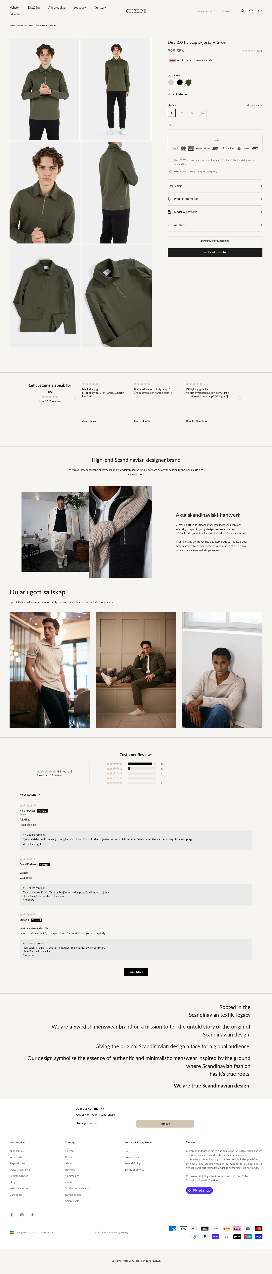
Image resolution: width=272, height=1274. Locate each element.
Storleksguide (254, 105)
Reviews (70, 1169)
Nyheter (15, 7)
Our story (100, 7)
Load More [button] (136, 972)
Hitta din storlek (177, 94)
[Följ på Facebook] (12, 1215)
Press (68, 1157)
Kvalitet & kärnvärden (215, 252)
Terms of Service (134, 1169)
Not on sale (22, 25)
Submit (165, 1123)
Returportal (16, 1157)
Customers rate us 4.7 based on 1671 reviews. (136, 1260)
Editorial (15, 14)
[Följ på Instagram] (22, 1215)
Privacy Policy (133, 1157)
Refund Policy (132, 1163)
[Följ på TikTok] (32, 1215)
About (69, 1163)
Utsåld (215, 139)
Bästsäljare (33, 7)
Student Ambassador (77, 1188)
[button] (76, 398)
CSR (127, 1150)
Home (12, 25)
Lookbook (80, 7)
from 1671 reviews (50, 401)
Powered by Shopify (118, 1232)
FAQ (12, 1182)
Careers (69, 1150)
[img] (49, 397)
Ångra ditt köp (18, 1163)
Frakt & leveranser (20, 1169)
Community (72, 1175)
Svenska (226, 11)
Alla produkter (57, 7)
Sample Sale (72, 1200)
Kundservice (17, 1150)
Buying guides (73, 1194)
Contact (70, 1182)
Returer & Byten (19, 1175)
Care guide (16, 1194)
